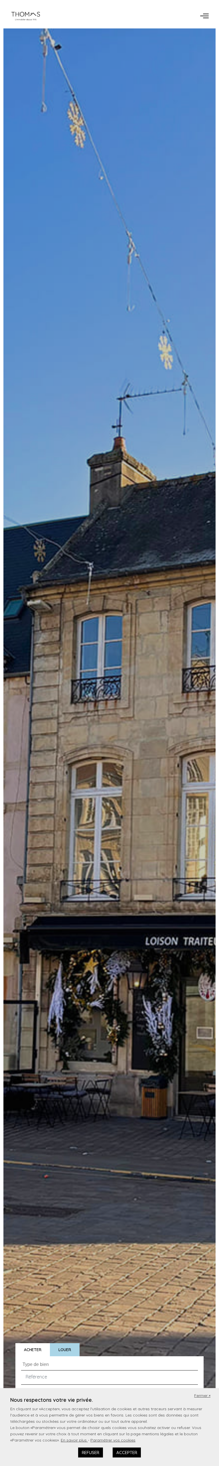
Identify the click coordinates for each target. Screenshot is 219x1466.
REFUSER (90, 1452)
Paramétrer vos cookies (112, 1440)
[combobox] (109, 1363)
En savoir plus (74, 1440)
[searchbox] (110, 1364)
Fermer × (202, 1395)
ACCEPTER (126, 1452)
